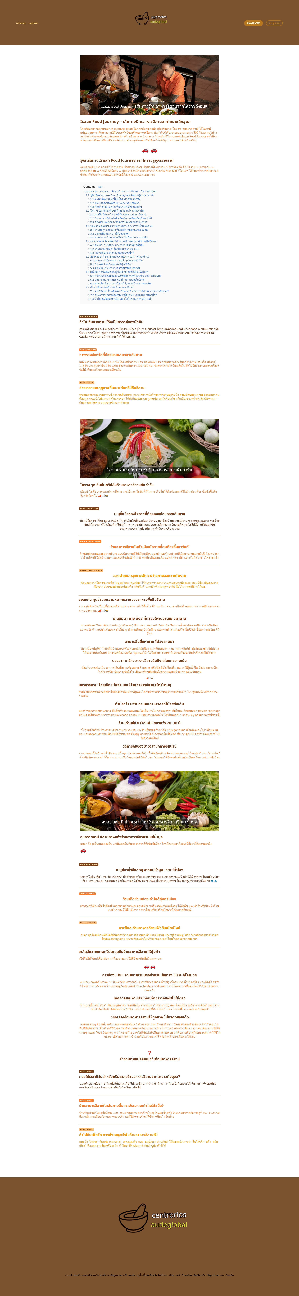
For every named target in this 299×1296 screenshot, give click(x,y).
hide (100, 187)
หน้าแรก (20, 23)
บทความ (33, 23)
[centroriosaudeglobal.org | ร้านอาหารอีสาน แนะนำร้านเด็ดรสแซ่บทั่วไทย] (149, 22)
